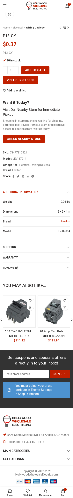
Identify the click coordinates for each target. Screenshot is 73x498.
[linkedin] (28, 176)
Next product (68, 28)
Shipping (9, 247)
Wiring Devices (35, 27)
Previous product (60, 28)
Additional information (21, 192)
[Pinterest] (23, 176)
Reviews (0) (10, 267)
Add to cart (35, 70)
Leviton (16, 170)
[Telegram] (32, 176)
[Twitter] (17, 176)
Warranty (10, 257)
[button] (30, 307)
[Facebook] (13, 176)
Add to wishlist (16, 90)
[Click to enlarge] (10, 14)
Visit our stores (20, 80)
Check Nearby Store (24, 139)
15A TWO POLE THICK (19, 331)
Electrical (18, 27)
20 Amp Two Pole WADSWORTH (54, 331)
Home (6, 27)
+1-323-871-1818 (33, 442)
